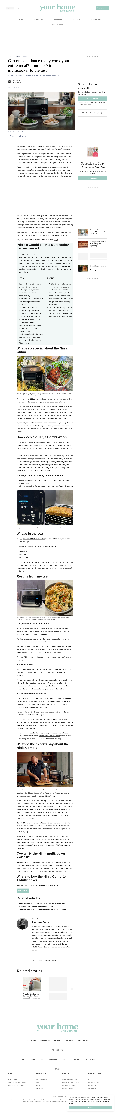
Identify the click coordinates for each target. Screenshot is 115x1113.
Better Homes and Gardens (49, 736)
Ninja (56, 240)
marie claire (92, 1077)
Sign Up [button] (101, 8)
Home (9, 56)
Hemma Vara (17, 82)
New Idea (39, 1085)
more (64, 149)
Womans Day (40, 1077)
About (22, 1059)
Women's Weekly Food (69, 1080)
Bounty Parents (67, 1088)
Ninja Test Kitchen (55, 704)
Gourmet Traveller (69, 1085)
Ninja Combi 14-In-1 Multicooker (50, 167)
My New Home (96, 20)
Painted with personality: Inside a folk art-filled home (98, 232)
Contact (65, 1059)
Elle (89, 1080)
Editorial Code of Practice (84, 1059)
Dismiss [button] (90, 1107)
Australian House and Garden (18, 1077)
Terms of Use (87, 104)
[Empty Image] (83, 256)
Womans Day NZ (41, 1080)
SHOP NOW (22, 890)
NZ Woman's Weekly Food (70, 1083)
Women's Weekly (67, 1077)
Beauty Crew (92, 1085)
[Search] (18, 8)
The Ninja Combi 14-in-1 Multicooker (17, 131)
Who (37, 1083)
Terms (42, 1059)
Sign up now (92, 98)
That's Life (39, 1088)
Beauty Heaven (93, 1083)
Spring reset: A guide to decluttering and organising (98, 244)
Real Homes (18, 20)
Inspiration (38, 20)
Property (58, 20)
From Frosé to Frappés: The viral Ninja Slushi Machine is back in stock (31, 996)
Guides (25, 56)
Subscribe (53, 1059)
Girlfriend (92, 1088)
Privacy (32, 1059)
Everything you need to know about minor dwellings (98, 268)
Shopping (76, 20)
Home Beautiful (13, 1080)
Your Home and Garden (16, 1085)
